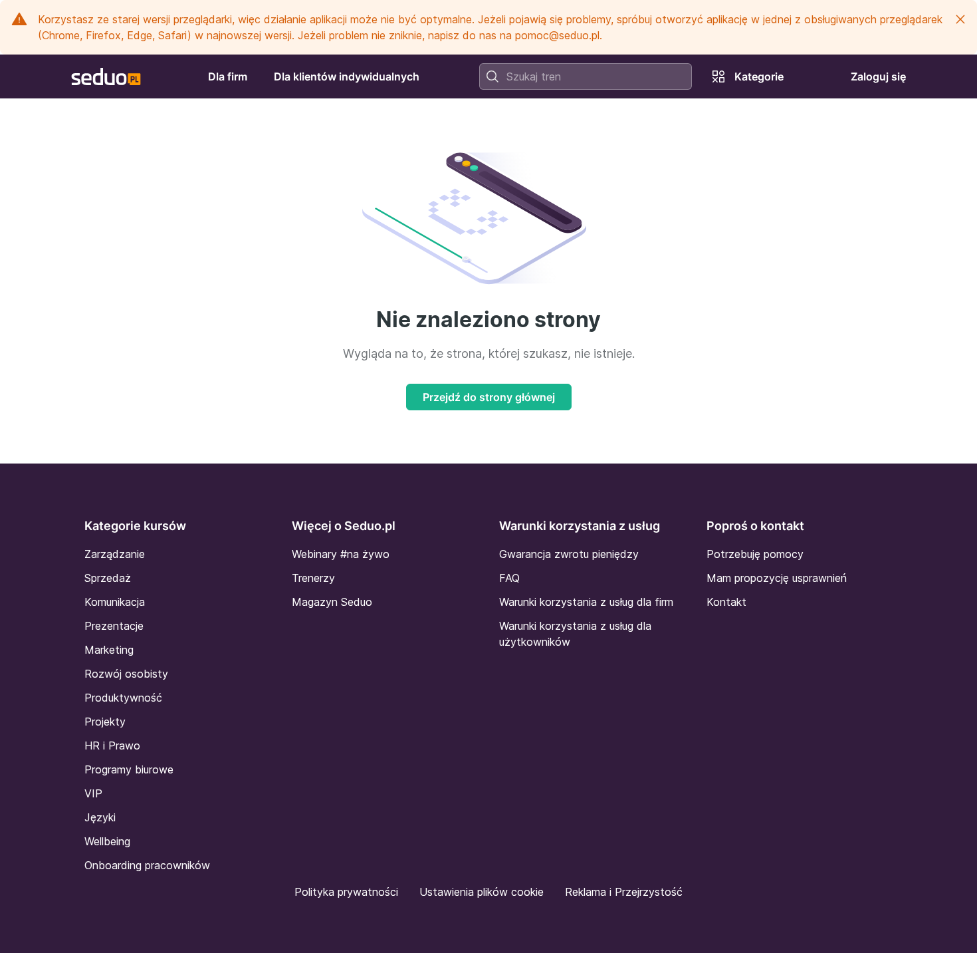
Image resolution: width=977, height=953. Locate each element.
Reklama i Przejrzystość (624, 891)
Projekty (105, 721)
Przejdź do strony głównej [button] (489, 397)
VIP (93, 793)
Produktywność (123, 697)
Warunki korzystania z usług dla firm (586, 602)
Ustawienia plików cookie (481, 891)
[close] (960, 19)
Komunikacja (114, 602)
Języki (100, 817)
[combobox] (585, 76)
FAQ (509, 578)
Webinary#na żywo (340, 554)
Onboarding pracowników (147, 865)
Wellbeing (107, 841)
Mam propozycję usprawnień (776, 578)
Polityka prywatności (346, 891)
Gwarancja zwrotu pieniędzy (569, 554)
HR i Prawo (112, 745)
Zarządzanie (114, 554)
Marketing (109, 649)
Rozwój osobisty (126, 673)
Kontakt (726, 602)
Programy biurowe (128, 769)
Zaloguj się (878, 76)
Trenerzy (313, 578)
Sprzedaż (107, 578)
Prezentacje (114, 625)
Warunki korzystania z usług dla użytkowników (575, 633)
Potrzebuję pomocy (755, 554)
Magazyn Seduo (332, 602)
